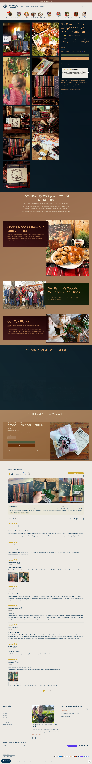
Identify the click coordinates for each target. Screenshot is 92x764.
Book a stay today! (36, 735)
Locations (5, 713)
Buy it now (75, 58)
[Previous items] (4, 15)
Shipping (63, 49)
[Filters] (74, 519)
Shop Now (5, 711)
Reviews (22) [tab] (11, 518)
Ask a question (76, 476)
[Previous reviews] (62, 72)
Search (4, 709)
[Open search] (70, 519)
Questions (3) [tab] (18, 518)
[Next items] (87, 15)
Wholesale (5, 715)
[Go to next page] (51, 690)
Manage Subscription (7, 724)
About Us (5, 718)
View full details (40, 451)
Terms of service (36, 761)
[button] (23, 6)
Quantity (63, 62)
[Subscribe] (24, 745)
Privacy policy (30, 761)
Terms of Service (6, 720)
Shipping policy (43, 761)
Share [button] (64, 93)
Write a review (76, 473)
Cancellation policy (50, 761)
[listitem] (20, 490)
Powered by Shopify (17, 761)
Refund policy (6, 722)
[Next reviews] (88, 72)
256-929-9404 (64, 711)
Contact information (58, 761)
